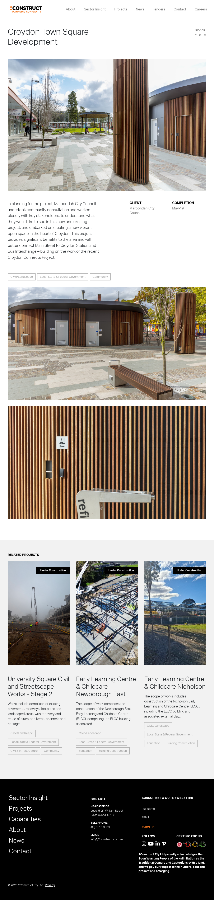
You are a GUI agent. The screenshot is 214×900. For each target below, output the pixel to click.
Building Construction (112, 750)
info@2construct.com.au (106, 839)
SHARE (200, 29)
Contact (180, 9)
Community (100, 276)
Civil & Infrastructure (24, 750)
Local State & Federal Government (62, 276)
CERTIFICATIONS (189, 836)
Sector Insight (95, 9)
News (140, 9)
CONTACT (97, 799)
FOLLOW (148, 836)
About (70, 9)
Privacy (50, 885)
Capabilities (25, 819)
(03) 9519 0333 (100, 827)
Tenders (159, 9)
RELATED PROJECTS (23, 554)
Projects (120, 9)
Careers (201, 9)
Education (85, 750)
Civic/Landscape (21, 276)
